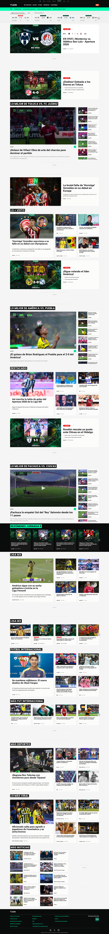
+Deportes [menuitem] (46, 5)
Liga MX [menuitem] (35, 5)
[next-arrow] (98, 18)
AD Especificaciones (37, 916)
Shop (68, 1)
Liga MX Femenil (15, 599)
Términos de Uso (13, 918)
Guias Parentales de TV (37, 923)
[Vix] (97, 5)
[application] (43, 125)
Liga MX (81, 233)
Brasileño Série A (60, 818)
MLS (57, 233)
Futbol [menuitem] (40, 5)
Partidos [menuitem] (28, 5)
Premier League (60, 841)
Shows (44, 1)
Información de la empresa (16, 921)
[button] (43, 126)
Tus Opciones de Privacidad (61, 921)
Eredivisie (59, 723)
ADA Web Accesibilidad (15, 923)
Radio (64, 1)
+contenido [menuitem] (53, 5)
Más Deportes (82, 767)
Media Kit (34, 918)
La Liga (58, 413)
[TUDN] (13, 5)
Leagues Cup (82, 841)
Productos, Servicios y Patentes (62, 916)
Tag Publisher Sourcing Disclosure (40, 926)
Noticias (48, 1)
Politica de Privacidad (15, 916)
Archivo (56, 918)
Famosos (54, 1)
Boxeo (13, 789)
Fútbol (13, 255)
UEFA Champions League (17, 840)
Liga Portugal (59, 255)
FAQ (33, 921)
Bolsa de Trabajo (14, 926)
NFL (80, 391)
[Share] (75, 147)
